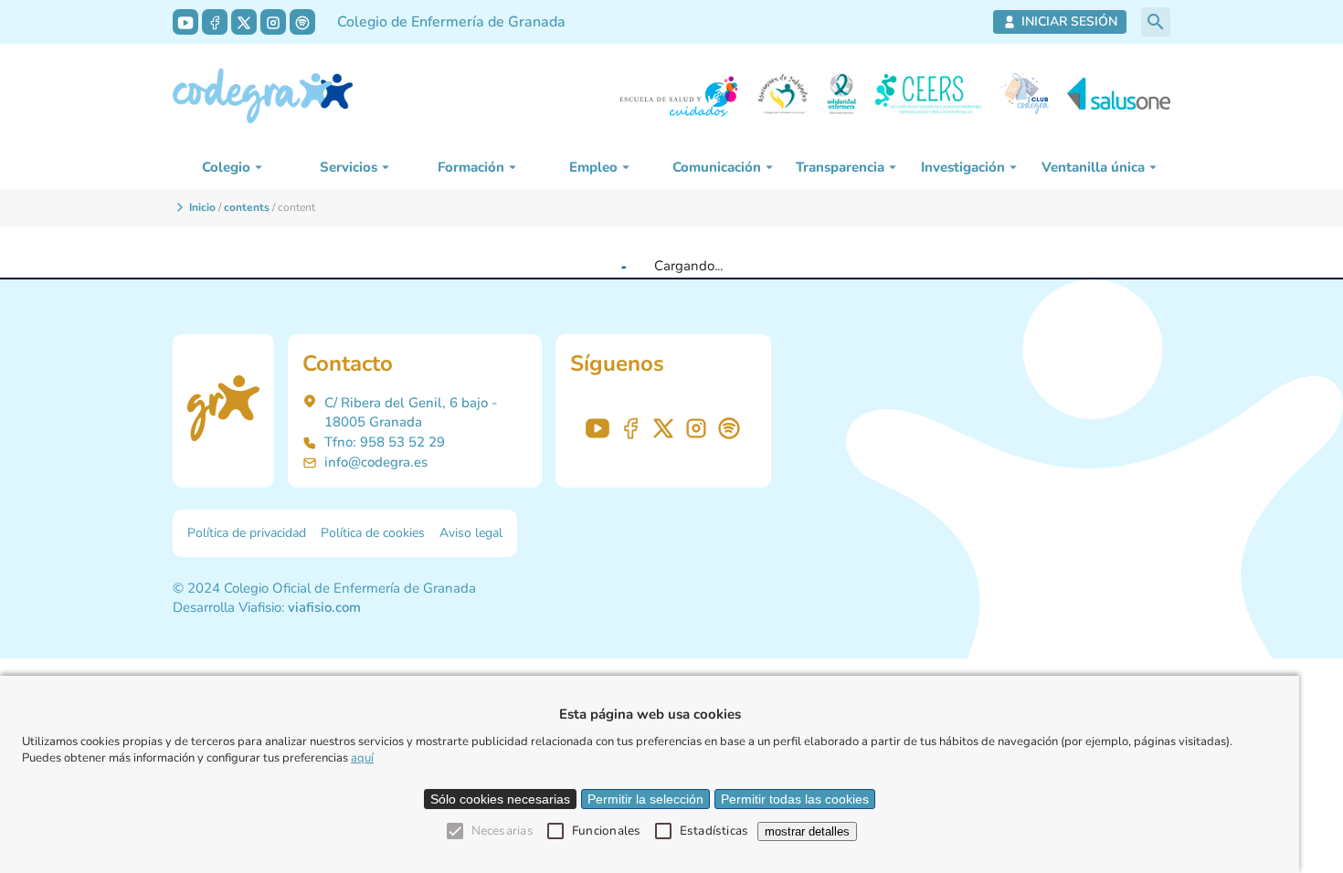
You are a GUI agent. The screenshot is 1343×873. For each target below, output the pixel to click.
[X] (244, 22)
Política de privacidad (246, 533)
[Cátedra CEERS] (928, 96)
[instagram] (273, 22)
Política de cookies (373, 533)
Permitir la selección (645, 799)
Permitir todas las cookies (795, 799)
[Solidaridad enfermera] (841, 96)
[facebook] (214, 22)
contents (247, 207)
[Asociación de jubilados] (783, 96)
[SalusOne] (1118, 96)
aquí (362, 758)
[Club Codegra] (1024, 96)
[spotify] (302, 22)
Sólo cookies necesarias (500, 799)
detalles (807, 831)
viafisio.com (324, 607)
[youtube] (185, 22)
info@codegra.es (376, 462)
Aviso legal (470, 533)
